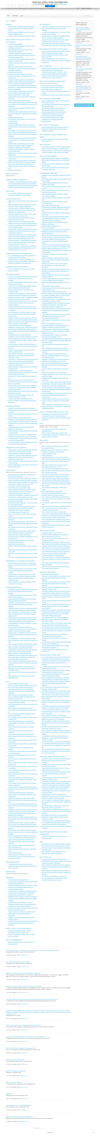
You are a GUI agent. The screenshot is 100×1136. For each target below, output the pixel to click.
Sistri (41, 423)
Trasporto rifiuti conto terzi (49, 655)
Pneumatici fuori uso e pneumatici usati (18, 879)
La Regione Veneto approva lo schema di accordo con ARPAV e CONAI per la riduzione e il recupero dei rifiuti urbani (55, 400)
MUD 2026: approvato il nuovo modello (18, 683)
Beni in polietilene (12, 174)
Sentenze (13, 175)
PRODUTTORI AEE (13, 123)
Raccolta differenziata (14, 940)
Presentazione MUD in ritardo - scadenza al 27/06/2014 (22, 822)
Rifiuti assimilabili (53, 442)
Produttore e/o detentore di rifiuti (18, 928)
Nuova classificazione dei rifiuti (16, 219)
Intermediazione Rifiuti (14, 587)
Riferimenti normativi (28, 472)
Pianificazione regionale (11, 873)
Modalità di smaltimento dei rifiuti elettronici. (19, 147)
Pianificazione (10, 872)
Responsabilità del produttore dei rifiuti (53, 49)
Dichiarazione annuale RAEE (15, 48)
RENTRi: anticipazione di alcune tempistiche (19, 1117)
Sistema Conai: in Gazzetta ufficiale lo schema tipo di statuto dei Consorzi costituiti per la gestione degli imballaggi (55, 365)
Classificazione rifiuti (13, 199)
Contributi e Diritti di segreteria (46, 425)
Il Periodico (15, 15)
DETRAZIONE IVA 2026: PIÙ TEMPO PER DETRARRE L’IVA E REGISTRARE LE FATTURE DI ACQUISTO (84, 89)
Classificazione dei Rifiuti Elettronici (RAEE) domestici (21, 218)
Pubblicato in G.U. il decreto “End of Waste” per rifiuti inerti (56, 95)
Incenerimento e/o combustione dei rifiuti (20, 561)
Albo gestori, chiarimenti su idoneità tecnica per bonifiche (22, 557)
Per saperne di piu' (62, 4)
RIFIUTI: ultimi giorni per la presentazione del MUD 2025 (22, 685)
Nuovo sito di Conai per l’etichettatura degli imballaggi (55, 216)
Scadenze (56, 427)
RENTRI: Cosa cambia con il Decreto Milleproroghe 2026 (23, 973)
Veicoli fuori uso (45, 857)
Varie (35, 472)
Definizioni (8, 175)
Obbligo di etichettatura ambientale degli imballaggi (55, 222)
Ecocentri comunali (13, 406)
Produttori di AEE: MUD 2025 (15, 44)
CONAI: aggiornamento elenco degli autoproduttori (55, 348)
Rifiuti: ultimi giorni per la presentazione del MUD (20, 695)
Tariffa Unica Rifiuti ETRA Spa (49, 453)
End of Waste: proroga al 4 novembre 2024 (19, 487)
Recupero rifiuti (45, 24)
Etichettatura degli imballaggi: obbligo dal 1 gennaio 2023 (56, 207)
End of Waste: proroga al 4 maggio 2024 (18, 512)
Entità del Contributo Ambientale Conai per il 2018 (54, 248)
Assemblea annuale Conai (48, 224)
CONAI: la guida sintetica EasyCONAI (51, 286)
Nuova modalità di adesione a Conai (51, 226)
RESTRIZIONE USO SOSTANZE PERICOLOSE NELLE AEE (22, 130)
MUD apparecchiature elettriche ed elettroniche (20, 66)
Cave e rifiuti (10, 191)
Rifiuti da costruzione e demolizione (52, 81)
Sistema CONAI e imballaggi (48, 173)
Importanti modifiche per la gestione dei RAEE (19, 53)
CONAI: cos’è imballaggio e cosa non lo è (52, 323)
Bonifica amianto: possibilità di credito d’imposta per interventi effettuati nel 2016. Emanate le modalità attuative (21, 28)
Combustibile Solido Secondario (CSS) (19, 253)
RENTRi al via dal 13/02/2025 (15, 1059)
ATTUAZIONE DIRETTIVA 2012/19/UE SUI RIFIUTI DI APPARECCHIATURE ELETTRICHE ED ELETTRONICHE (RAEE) (21, 126)
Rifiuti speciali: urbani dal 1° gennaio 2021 (52, 491)
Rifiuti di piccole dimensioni (48, 125)
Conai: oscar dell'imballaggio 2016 (50, 318)
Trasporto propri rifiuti (47, 572)
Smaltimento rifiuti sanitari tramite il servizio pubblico (55, 457)
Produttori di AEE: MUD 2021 (15, 72)
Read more (24, 955)
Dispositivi (56, 425)
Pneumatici (10, 878)
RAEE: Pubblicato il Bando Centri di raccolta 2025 (20, 49)
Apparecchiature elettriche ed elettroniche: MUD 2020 (21, 76)
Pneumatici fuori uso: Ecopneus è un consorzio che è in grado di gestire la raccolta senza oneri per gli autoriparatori (22, 913)
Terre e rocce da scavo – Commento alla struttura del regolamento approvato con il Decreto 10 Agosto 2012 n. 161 (56, 559)
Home (8, 15)
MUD (7, 681)
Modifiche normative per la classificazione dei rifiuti (21, 221)
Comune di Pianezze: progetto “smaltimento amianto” (22, 36)
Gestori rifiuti (11, 470)
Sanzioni (51, 427)
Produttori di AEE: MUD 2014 (15, 117)
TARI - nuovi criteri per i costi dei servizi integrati (54, 512)
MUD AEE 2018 (12, 78)
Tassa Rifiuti (43, 440)
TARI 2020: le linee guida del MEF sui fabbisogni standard (56, 506)
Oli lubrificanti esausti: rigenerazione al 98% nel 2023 (55, 414)
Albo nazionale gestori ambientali (16, 544)
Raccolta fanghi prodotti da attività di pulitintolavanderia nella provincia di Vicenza (31, 999)
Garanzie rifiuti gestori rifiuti (16, 448)
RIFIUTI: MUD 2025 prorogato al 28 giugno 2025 (20, 687)
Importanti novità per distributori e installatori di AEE (21, 46)
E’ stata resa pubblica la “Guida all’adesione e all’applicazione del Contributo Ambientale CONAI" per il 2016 (56, 282)
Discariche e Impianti (13, 274)
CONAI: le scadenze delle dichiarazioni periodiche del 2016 (56, 278)
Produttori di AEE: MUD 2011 (15, 170)
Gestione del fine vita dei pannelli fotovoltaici (19, 100)
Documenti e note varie (64, 425)
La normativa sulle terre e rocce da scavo (52, 532)
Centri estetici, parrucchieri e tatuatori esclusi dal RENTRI (56, 146)
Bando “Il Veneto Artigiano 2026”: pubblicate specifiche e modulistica (83, 29)
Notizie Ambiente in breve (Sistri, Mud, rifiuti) (19, 854)
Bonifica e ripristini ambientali (16, 180)
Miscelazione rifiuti (12, 862)
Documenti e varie (43, 83)
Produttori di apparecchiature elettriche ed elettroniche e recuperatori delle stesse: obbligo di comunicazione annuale (22, 139)
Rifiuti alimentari (45, 66)
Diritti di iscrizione (10, 472)
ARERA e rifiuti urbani (47, 455)
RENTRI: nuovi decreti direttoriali (16, 1071)
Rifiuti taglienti (44, 145)
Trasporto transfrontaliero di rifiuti (52, 757)
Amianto (9, 24)
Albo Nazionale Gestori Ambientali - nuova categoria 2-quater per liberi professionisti (32, 950)
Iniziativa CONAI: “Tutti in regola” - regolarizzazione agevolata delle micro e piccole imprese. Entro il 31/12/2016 (55, 265)
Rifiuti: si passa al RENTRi (14, 1082)
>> (42, 1128)
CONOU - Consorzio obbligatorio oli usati (54, 412)
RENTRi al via (10, 1094)
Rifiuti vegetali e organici (48, 156)
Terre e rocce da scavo (47, 531)
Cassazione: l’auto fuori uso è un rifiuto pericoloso (54, 859)
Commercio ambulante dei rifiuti (17, 267)
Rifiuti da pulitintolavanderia (49, 99)
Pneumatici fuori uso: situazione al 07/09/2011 (20, 906)
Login (21, 15)
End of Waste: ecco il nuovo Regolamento (18, 486)
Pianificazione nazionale (22, 873)
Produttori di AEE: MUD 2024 (15, 51)
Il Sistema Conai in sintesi (48, 228)
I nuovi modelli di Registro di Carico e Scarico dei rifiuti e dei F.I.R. (26, 1037)
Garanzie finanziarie (18, 472)
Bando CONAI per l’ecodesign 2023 (50, 205)
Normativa (50, 83)
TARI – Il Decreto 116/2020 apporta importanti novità (55, 497)
